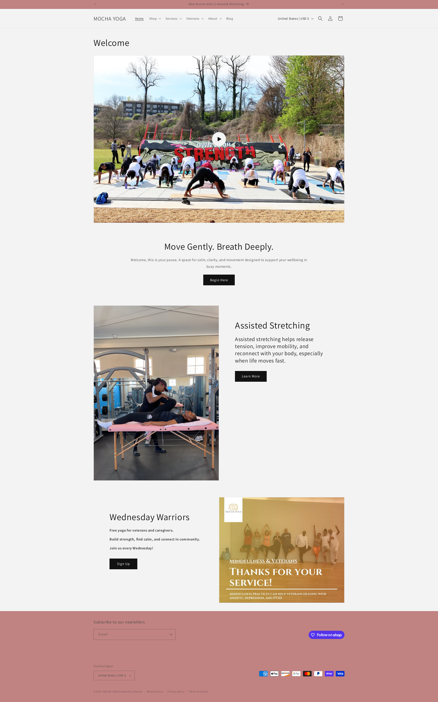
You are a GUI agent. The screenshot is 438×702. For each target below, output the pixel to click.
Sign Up (123, 564)
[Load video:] (219, 139)
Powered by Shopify (130, 691)
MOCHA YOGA (110, 691)
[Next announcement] (343, 4)
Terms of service (198, 691)
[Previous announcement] (95, 4)
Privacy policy (175, 691)
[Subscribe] (170, 634)
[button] (154, 18)
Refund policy (155, 691)
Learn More (251, 376)
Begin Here (219, 280)
